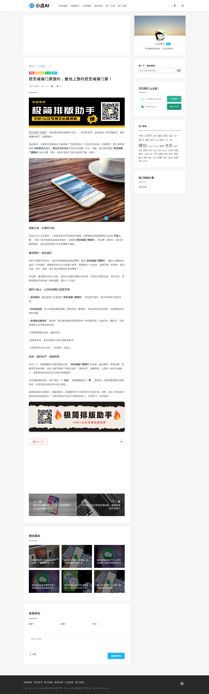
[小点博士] (160, 36)
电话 (151, 154)
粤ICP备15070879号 (53, 688)
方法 (155, 150)
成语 (175, 146)
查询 (141, 154)
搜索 (179, 70)
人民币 (148, 135)
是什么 (165, 150)
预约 (54, 73)
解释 (145, 157)
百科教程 (63, 5)
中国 (141, 135)
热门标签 (79, 682)
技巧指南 (48, 682)
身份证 (170, 158)
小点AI (42, 688)
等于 (156, 153)
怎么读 (156, 146)
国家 (147, 140)
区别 (165, 135)
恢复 (162, 146)
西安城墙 (39, 73)
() (39, 442)
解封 (140, 157)
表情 (34, 654)
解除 (149, 158)
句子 (175, 136)
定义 (166, 140)
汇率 (146, 153)
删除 (160, 136)
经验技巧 (75, 5)
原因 (170, 136)
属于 (171, 140)
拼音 (145, 150)
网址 (95, 624)
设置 (159, 157)
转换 (176, 157)
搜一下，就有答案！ (148, 65)
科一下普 (110, 5)
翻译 (161, 154)
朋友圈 (170, 150)
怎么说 (150, 146)
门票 (48, 73)
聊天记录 (168, 154)
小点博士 (160, 43)
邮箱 (63, 624)
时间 (159, 150)
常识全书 (38, 682)
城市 (152, 140)
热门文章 (122, 5)
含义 (141, 139)
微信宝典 (59, 682)
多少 (156, 140)
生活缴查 (87, 5)
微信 (31, 73)
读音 (165, 157)
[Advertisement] (76, 35)
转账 (140, 161)
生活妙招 (69, 682)
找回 (140, 150)
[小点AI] (39, 5)
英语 (176, 153)
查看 (176, 150)
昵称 (31, 624)
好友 (161, 139)
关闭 (155, 136)
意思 (168, 145)
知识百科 (98, 5)
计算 (154, 158)
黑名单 (145, 161)
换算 (150, 150)
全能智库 (27, 682)
